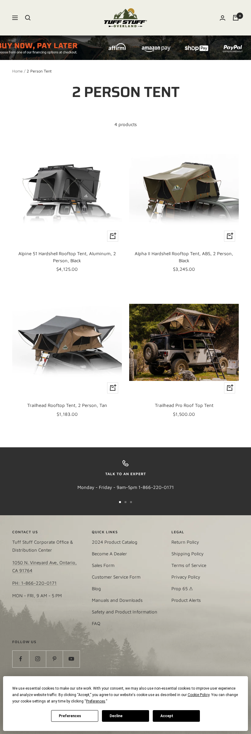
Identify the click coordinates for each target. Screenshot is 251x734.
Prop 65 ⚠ (182, 588)
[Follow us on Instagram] (37, 658)
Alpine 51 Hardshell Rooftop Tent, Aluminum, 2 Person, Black (67, 257)
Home (17, 71)
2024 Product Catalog (114, 542)
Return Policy (185, 542)
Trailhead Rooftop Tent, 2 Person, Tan (67, 405)
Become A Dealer (109, 553)
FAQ (96, 623)
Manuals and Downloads (117, 600)
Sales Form (103, 565)
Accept (166, 716)
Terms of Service (188, 565)
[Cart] (236, 17)
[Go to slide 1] (120, 502)
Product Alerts (186, 600)
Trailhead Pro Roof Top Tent (184, 405)
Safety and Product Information (124, 611)
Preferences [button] (95, 701)
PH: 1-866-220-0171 (34, 583)
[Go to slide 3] (131, 502)
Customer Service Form (116, 576)
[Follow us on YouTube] (71, 658)
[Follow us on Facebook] (20, 658)
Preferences (70, 716)
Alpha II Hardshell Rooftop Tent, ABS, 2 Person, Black (184, 257)
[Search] (28, 17)
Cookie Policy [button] (198, 695)
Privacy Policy (185, 576)
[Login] (222, 17)
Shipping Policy (187, 553)
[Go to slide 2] (125, 502)
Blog (96, 588)
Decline (116, 716)
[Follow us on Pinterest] (54, 658)
